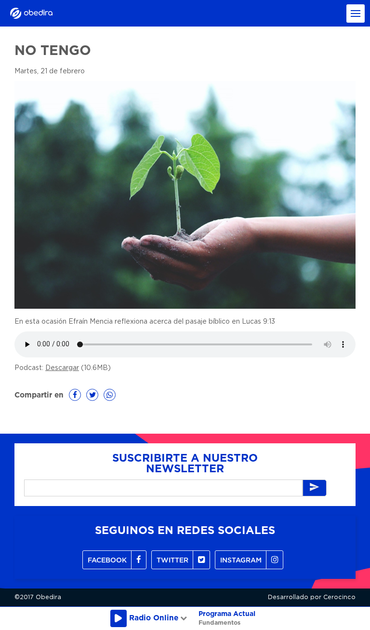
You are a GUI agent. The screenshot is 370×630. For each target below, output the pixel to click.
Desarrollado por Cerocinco (312, 597)
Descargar (62, 368)
